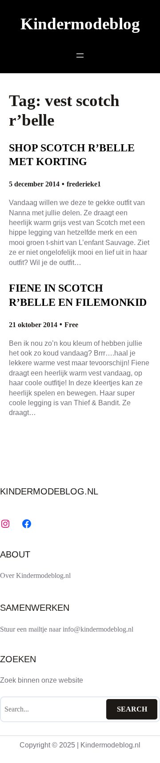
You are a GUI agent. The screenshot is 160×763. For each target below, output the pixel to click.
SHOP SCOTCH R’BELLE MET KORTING (72, 155)
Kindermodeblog (80, 24)
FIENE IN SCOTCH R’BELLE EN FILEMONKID (78, 295)
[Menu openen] (80, 55)
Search (132, 709)
